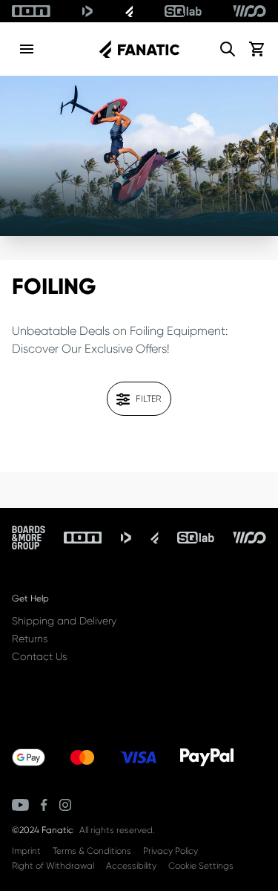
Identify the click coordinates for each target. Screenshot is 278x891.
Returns (29, 638)
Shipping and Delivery (64, 621)
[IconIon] (31, 11)
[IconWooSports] (249, 11)
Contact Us (39, 656)
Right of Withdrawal (53, 866)
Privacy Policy (170, 851)
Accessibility (131, 866)
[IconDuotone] (87, 11)
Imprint (26, 851)
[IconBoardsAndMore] (28, 537)
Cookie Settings (201, 866)
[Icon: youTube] (20, 805)
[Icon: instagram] (65, 805)
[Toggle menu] (27, 49)
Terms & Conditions (92, 851)
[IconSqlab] (183, 11)
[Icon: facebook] (44, 805)
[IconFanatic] (129, 11)
